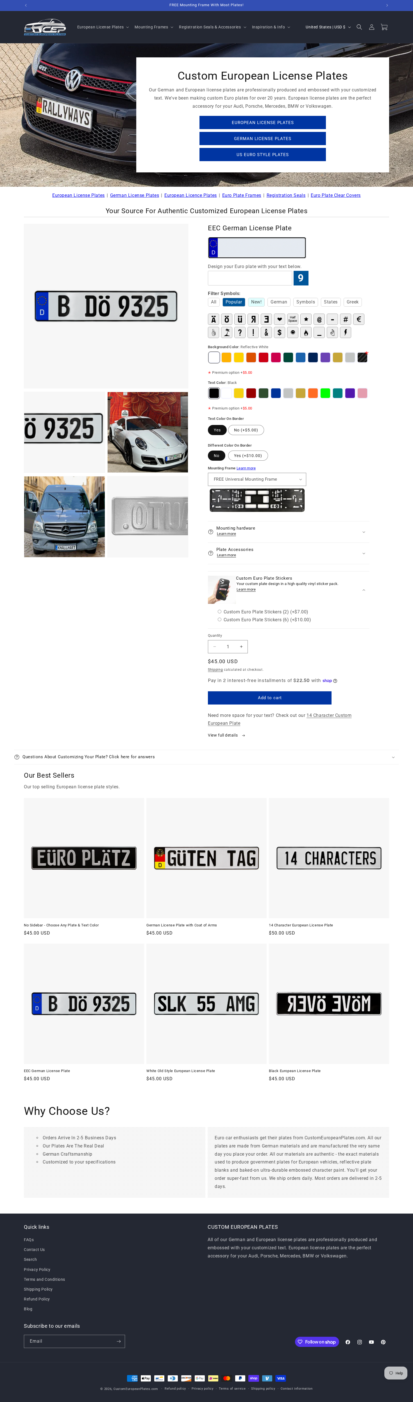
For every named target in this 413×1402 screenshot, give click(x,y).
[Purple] (350, 393)
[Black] (214, 393)
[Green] (263, 393)
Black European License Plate (295, 1071)
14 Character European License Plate (301, 925)
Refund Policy (37, 1299)
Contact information (296, 1388)
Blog (28, 1309)
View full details (223, 735)
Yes (217, 430)
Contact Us (34, 1250)
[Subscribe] (118, 1341)
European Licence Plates (190, 195)
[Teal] (337, 393)
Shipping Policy (38, 1289)
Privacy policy (203, 1388)
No (216, 455)
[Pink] (362, 393)
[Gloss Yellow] (238, 357)
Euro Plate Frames (241, 195)
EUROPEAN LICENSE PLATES (263, 122)
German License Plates (134, 195)
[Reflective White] (214, 357)
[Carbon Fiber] (362, 357)
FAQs (29, 1239)
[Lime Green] (325, 393)
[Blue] (276, 393)
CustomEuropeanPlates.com (136, 1389)
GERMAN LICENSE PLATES (262, 138)
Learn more (246, 468)
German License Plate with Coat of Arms (181, 925)
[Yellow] (238, 393)
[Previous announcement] (26, 5)
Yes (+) (248, 455)
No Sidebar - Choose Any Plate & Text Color (61, 925)
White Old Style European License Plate (180, 1071)
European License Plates (78, 195)
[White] (226, 393)
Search (30, 1259)
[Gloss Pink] (276, 357)
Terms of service (232, 1388)
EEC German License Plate (47, 1071)
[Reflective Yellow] (226, 357)
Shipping (215, 670)
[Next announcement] (387, 5)
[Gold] (337, 357)
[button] (102, 27)
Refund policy (175, 1388)
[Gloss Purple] (325, 357)
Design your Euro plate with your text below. (254, 266)
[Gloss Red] (263, 357)
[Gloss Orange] (251, 357)
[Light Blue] (300, 357)
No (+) (246, 430)
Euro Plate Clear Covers (336, 195)
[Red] (251, 393)
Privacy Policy (37, 1269)
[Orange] (313, 393)
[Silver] (350, 357)
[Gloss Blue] (313, 357)
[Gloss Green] (288, 357)
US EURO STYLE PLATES (263, 154)
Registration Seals (286, 195)
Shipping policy (263, 1388)
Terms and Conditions (44, 1279)
